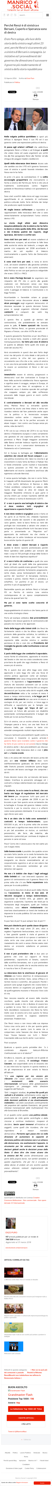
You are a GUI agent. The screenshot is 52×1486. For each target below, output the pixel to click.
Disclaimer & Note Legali (14, 1468)
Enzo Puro (30, 78)
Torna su (27, 1440)
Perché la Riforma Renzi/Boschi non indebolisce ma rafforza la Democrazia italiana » (23, 1375)
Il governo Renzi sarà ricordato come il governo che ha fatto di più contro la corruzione (26, 741)
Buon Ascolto (17, 1387)
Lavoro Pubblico (25, 1453)
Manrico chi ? (32, 1460)
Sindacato (36, 1453)
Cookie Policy (29, 1468)
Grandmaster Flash (20, 1394)
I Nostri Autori (44, 1460)
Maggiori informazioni (22, 1482)
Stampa (36, 99)
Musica (45, 1453)
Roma (26, 1457)
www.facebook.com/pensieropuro (16, 1248)
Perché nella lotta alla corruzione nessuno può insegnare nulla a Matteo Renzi (25, 1297)
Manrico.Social (28, 6)
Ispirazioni (22, 1460)
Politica (17, 82)
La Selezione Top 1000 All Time (26, 1409)
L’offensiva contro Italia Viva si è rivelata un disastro (21, 1280)
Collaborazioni (41, 1468)
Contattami (26, 1464)
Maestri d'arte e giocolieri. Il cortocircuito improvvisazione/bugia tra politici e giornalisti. (26, 1317)
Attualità (7, 1453)
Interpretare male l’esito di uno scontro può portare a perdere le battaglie (25, 1335)
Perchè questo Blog (10, 1460)
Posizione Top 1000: (21, 1398)
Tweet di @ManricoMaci (17, 1431)
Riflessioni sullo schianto (12, 1353)
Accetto (42, 1483)
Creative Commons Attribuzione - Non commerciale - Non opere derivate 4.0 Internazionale (25, 1200)
